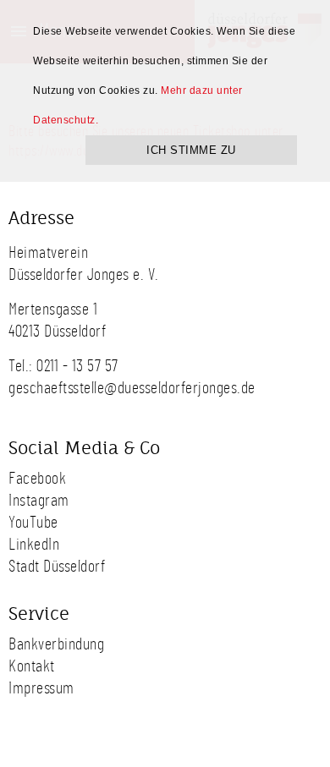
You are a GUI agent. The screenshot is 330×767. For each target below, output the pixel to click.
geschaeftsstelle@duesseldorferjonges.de (132, 388)
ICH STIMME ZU (191, 150)
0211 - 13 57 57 (77, 366)
